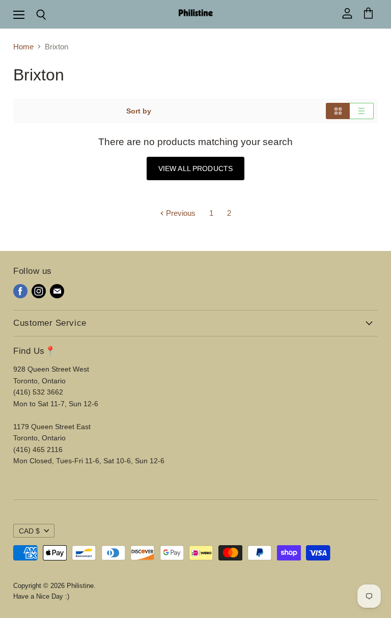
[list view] (362, 111)
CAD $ (29, 531)
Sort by (138, 111)
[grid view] (338, 111)
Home (23, 46)
